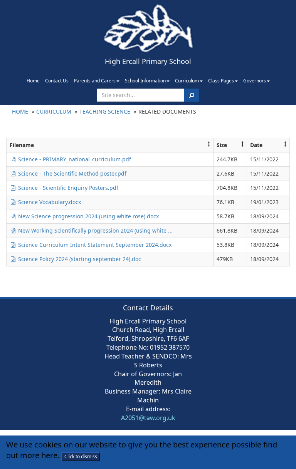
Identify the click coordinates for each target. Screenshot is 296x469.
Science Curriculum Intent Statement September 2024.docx (94, 244)
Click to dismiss (80, 456)
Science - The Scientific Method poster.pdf (71, 173)
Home (33, 80)
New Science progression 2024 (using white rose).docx (88, 216)
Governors (254, 80)
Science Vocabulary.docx (49, 202)
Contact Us (57, 80)
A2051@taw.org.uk (148, 418)
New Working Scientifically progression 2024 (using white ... (95, 230)
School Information (145, 80)
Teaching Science (104, 111)
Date (256, 145)
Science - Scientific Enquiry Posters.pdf (67, 187)
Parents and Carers (95, 80)
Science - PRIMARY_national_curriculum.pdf (74, 159)
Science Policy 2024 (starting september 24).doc (79, 259)
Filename (22, 145)
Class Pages (221, 80)
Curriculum (187, 80)
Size (222, 145)
